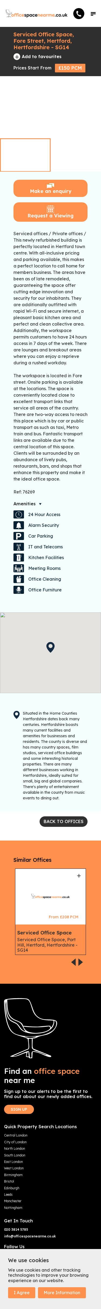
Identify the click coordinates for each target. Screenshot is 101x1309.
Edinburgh (11, 1188)
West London (14, 1168)
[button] (93, 13)
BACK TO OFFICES (63, 821)
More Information (62, 1292)
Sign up (19, 1109)
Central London (15, 1135)
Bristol (9, 1181)
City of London (15, 1142)
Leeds (8, 1195)
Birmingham (13, 1175)
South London (14, 1155)
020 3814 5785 (16, 1230)
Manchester (13, 1201)
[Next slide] (91, 127)
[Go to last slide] (80, 127)
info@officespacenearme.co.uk (30, 1236)
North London (14, 1149)
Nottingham (13, 1208)
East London (13, 1162)
